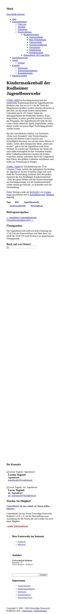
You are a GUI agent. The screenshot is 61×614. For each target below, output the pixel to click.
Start (14, 19)
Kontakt (15, 65)
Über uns (22, 24)
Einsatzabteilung (19, 21)
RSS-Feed (21, 545)
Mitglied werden (19, 75)
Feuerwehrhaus (25, 32)
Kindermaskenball (18, 206)
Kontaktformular (25, 73)
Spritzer (21, 63)
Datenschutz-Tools (25, 598)
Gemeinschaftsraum (38, 45)
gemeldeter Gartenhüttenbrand (21, 217)
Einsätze (21, 27)
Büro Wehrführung (37, 39)
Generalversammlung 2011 (20, 220)
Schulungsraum (36, 52)
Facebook (21, 542)
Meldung (50, 194)
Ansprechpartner (24, 586)
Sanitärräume (35, 50)
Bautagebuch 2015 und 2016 (37, 55)
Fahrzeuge (22, 29)
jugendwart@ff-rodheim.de (20, 480)
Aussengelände (36, 37)
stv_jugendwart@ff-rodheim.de (22, 495)
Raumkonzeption (31, 34)
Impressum (23, 68)
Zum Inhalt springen (16, 14)
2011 (17, 202)
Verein (15, 60)
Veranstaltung (37, 206)
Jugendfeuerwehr (20, 57)
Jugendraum (34, 47)
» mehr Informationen (17, 526)
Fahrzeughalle (35, 42)
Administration (40, 611)
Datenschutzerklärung (27, 70)
